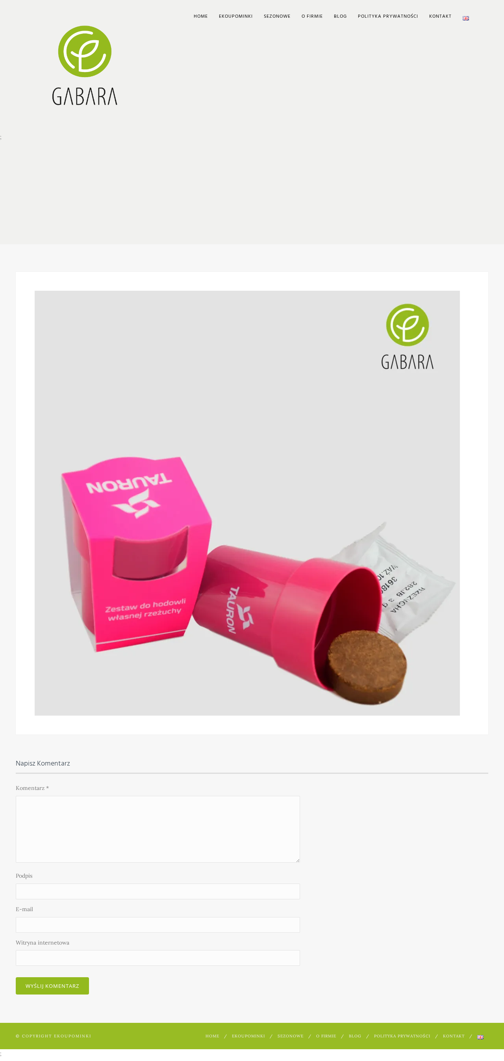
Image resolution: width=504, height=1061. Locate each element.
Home (201, 16)
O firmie (312, 16)
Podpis (24, 875)
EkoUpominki (236, 16)
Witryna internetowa (42, 942)
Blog (340, 16)
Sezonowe (277, 16)
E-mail (24, 909)
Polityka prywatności (388, 16)
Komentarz (32, 788)
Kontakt (440, 16)
